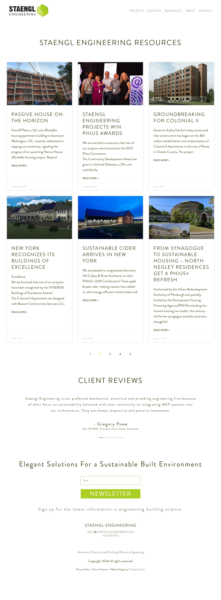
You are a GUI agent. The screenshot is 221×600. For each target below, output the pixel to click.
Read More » (19, 165)
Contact (205, 11)
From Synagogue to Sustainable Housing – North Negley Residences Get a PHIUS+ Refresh (181, 264)
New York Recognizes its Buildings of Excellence (33, 258)
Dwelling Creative (136, 569)
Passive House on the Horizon (37, 117)
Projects (136, 11)
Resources (173, 11)
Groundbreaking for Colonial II (179, 117)
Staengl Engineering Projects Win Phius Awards (103, 124)
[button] (98, 437)
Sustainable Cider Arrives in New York (109, 254)
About (190, 11)
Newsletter (110, 493)
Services (154, 11)
